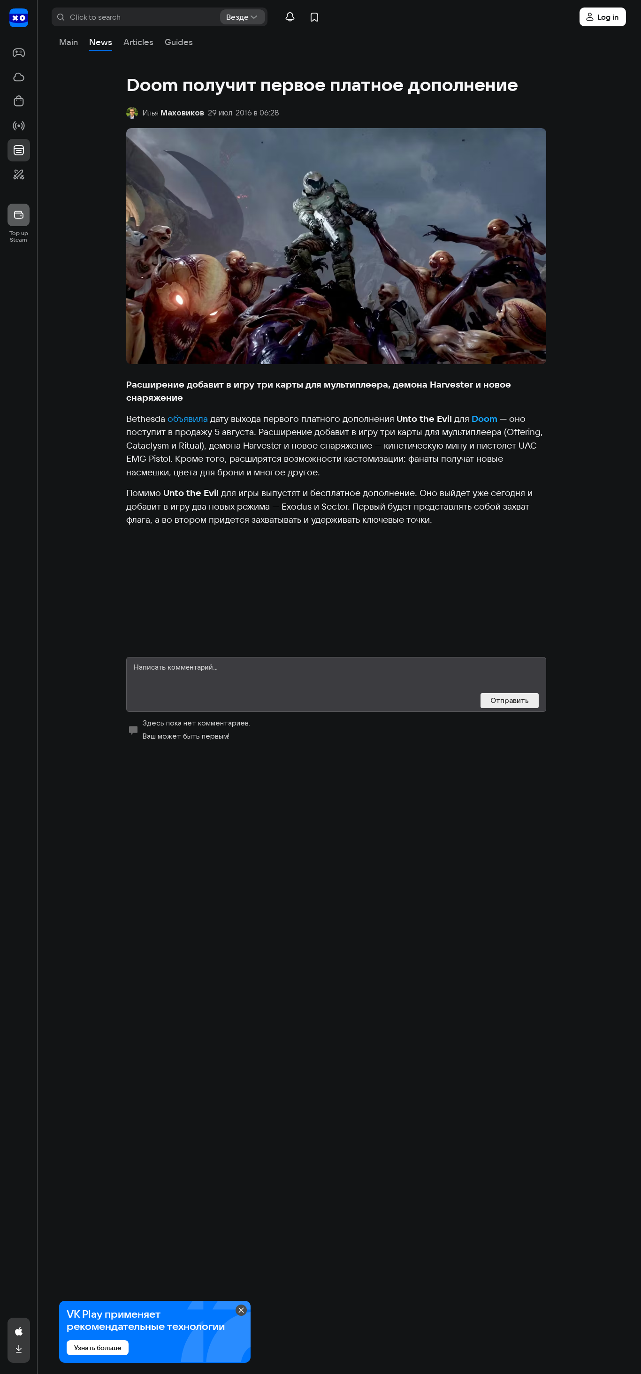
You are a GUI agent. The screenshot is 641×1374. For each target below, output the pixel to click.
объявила (188, 418)
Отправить (509, 700)
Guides (179, 42)
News (100, 42)
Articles (138, 42)
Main (68, 42)
